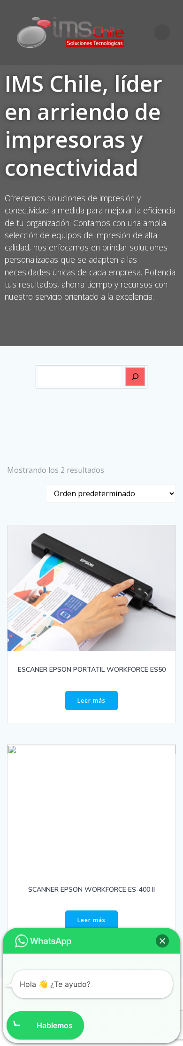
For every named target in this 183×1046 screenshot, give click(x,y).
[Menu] (162, 32)
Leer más (91, 701)
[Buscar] (135, 376)
